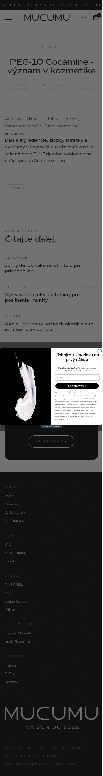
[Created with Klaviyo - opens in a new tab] (51, 426)
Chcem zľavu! (77, 386)
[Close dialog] (100, 351)
